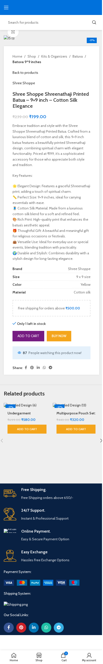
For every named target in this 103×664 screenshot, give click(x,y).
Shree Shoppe (23, 83)
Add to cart (28, 336)
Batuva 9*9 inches (26, 62)
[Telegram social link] (50, 367)
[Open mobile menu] (6, 7)
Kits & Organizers (54, 56)
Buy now (59, 336)
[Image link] (42, 582)
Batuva (77, 56)
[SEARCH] (94, 22)
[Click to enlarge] (13, 31)
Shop (32, 56)
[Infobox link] (51, 493)
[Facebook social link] (26, 367)
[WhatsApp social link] (44, 367)
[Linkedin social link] (38, 367)
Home (17, 56)
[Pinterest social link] (32, 367)
